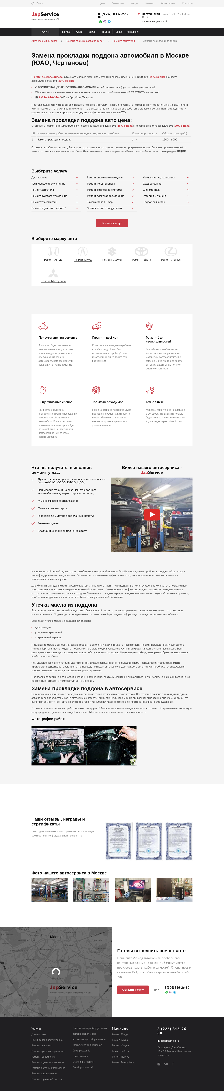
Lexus (119, 32)
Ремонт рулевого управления (49, 196)
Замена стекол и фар (100, 202)
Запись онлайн (167, 3)
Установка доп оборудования (104, 208)
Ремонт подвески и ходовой (48, 208)
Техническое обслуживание (48, 183)
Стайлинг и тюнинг (154, 196)
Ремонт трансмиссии (44, 202)
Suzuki (92, 32)
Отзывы (149, 3)
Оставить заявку (133, 989)
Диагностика (39, 177)
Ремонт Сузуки (112, 259)
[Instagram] (159, 1064)
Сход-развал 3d (152, 183)
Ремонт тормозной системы (104, 190)
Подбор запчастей (154, 202)
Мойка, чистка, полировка (158, 177)
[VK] (166, 1064)
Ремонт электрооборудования (105, 196)
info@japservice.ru (168, 1041)
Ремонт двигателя (42, 190)
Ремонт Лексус (171, 259)
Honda (66, 32)
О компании (118, 3)
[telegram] (109, 21)
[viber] (104, 21)
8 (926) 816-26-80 (113, 16)
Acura (79, 32)
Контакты (187, 3)
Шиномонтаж (151, 190)
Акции (134, 3)
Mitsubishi (133, 32)
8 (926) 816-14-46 (50, 97)
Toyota (106, 32)
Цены (102, 3)
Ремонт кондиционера (101, 183)
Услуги (45, 31)
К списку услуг (112, 223)
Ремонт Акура (83, 260)
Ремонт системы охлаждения (105, 177)
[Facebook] (173, 1064)
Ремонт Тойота (141, 259)
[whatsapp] (100, 21)
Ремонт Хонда (53, 259)
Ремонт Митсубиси (53, 281)
